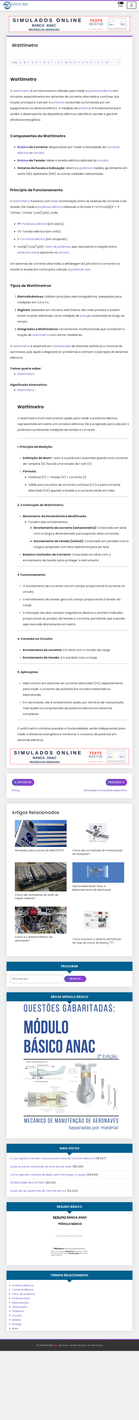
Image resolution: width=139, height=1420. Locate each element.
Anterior (24, 782)
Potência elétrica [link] (34, 224)
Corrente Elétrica (23, 1289)
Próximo (115, 782)
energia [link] (85, 316)
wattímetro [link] (21, 91)
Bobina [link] (22, 147)
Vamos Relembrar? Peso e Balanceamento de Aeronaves (91, 888)
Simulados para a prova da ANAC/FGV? (39, 850)
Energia (17, 1324)
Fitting (16, 790)
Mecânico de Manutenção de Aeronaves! (81, 1345)
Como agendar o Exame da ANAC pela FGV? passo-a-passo (48, 1174)
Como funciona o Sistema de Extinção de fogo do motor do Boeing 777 (96, 941)
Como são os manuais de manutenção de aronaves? (97, 852)
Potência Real (21, 1298)
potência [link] (57, 102)
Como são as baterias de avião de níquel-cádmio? (36, 896)
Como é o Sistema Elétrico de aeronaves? (33, 938)
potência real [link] (27, 252)
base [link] (54, 201)
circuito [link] (38, 153)
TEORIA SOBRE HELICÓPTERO (27, 1182)
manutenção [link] (61, 346)
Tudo (14, 62)
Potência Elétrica (22, 1285)
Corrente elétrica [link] (32, 239)
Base (15, 1328)
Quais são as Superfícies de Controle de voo (38, 1191)
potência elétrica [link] (100, 91)
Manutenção (20, 1302)
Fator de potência (23, 1294)
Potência (18, 1311)
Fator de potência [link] (57, 247)
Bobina (16, 1320)
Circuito (17, 1315)
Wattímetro (26, 374)
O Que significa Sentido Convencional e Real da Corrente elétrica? (52, 1158)
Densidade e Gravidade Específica (105, 790)
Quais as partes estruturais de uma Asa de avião (41, 1166)
